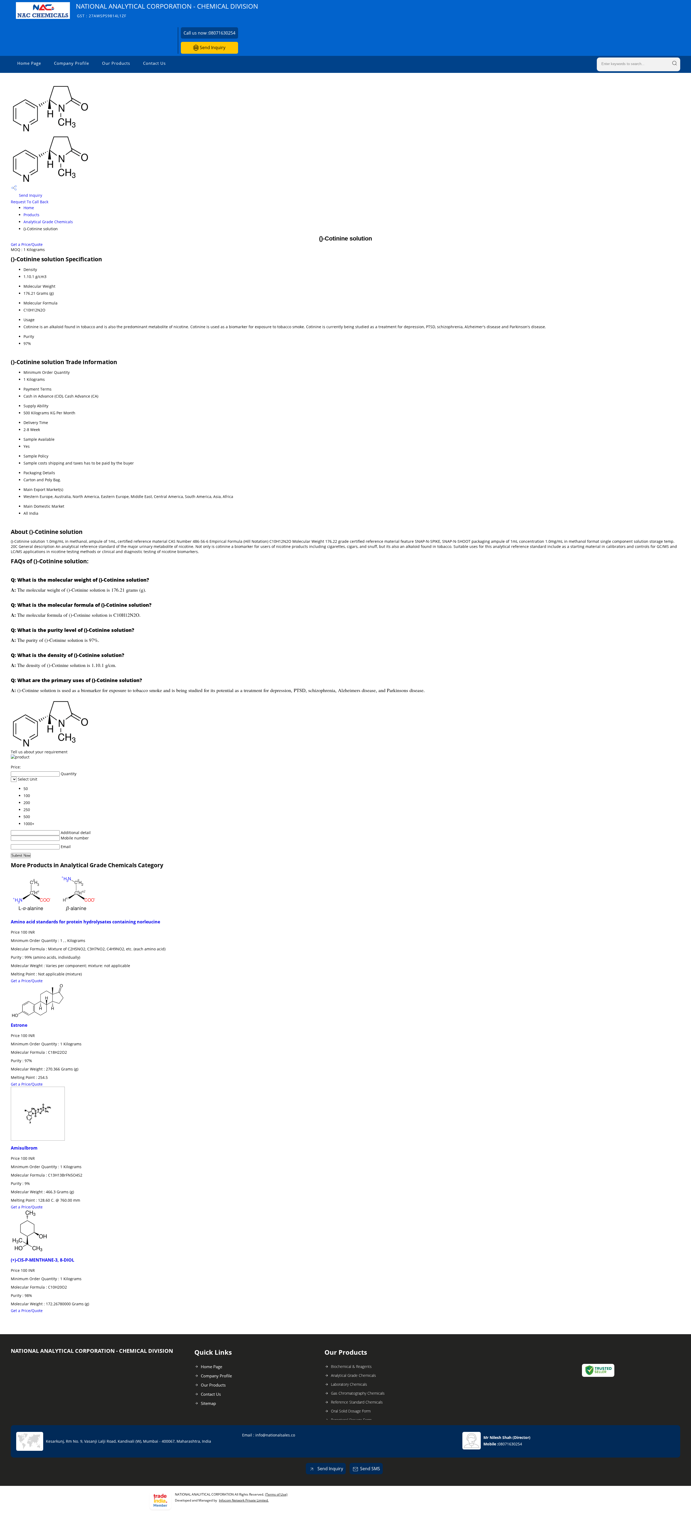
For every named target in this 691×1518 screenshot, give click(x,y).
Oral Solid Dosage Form (351, 1411)
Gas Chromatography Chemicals (358, 1393)
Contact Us (154, 63)
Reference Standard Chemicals (357, 1402)
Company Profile (71, 63)
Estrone (19, 1025)
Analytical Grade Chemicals (48, 221)
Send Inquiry (212, 47)
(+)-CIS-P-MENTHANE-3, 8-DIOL (42, 1260)
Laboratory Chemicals (349, 1384)
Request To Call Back (29, 201)
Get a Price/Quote (27, 244)
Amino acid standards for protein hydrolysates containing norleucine (85, 922)
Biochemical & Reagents (351, 1366)
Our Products (116, 63)
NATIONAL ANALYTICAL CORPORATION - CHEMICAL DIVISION (167, 10)
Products (31, 214)
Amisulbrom (24, 1148)
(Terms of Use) (276, 1494)
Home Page (29, 63)
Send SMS (370, 1469)
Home (28, 207)
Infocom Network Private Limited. (244, 1500)
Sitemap (208, 1403)
